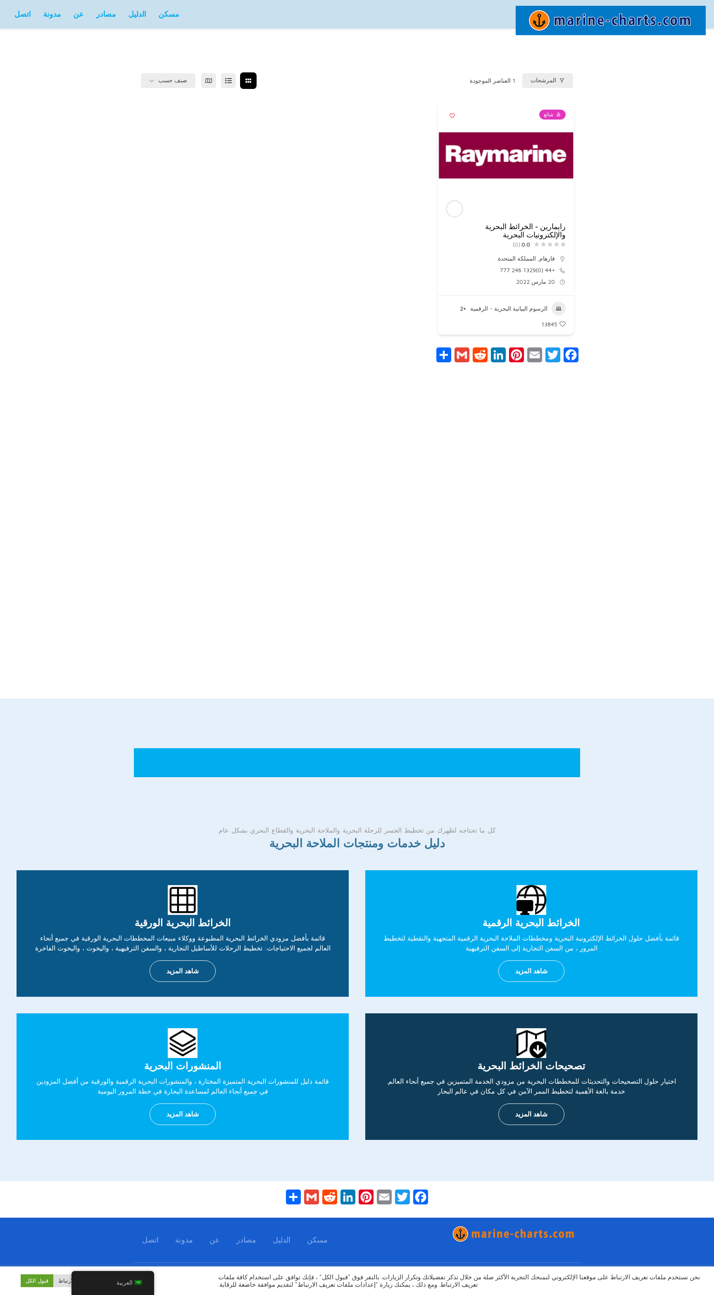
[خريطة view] (208, 80)
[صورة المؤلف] (454, 209)
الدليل (137, 14)
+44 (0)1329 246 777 (527, 269)
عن (79, 14)
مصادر (106, 14)
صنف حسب (172, 80)
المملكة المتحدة (517, 258)
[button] (563, 155)
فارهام (547, 258)
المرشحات (543, 80)
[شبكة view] (248, 80)
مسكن (169, 14)
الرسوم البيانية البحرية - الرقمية (508, 308)
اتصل (22, 14)
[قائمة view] (228, 80)
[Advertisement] (357, 551)
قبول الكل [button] (37, 1280)
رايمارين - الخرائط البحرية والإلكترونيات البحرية (525, 230)
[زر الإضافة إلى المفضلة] (452, 116)
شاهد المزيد (531, 970)
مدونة (52, 14)
